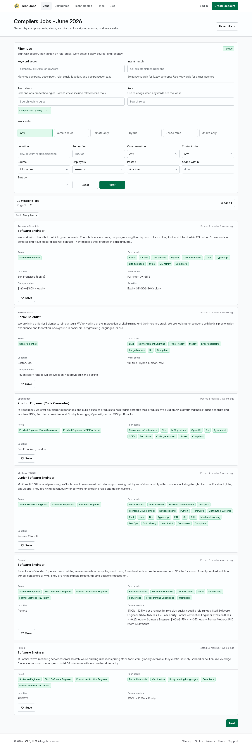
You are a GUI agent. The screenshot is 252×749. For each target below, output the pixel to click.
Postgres (204, 504)
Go (207, 430)
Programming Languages (160, 597)
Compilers (181, 263)
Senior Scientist (28, 343)
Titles (101, 5)
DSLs (209, 257)
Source (22, 161)
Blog (112, 5)
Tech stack (25, 88)
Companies (62, 5)
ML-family (165, 263)
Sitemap (187, 741)
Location (23, 146)
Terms (221, 741)
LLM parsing (159, 257)
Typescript (222, 257)
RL (150, 350)
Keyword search (28, 61)
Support (233, 741)
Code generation (165, 436)
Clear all (226, 202)
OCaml (144, 257)
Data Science (156, 504)
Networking (214, 591)
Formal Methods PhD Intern (34, 597)
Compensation (136, 146)
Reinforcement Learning (152, 343)
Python (175, 257)
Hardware (198, 510)
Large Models (137, 350)
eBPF (201, 591)
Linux (141, 517)
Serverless (135, 597)
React (132, 257)
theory (192, 343)
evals (152, 263)
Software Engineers (63, 504)
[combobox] (71, 102)
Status (199, 741)
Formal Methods (138, 591)
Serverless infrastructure (143, 430)
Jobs (46, 5)
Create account (225, 5)
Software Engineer (29, 257)
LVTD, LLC (30, 741)
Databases (184, 523)
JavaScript (167, 523)
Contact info (190, 146)
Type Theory (177, 343)
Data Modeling (167, 510)
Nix (151, 517)
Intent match (135, 61)
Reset (85, 184)
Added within (190, 161)
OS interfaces (185, 591)
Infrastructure (136, 504)
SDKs (132, 436)
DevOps (133, 523)
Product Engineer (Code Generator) (38, 430)
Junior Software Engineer (33, 504)
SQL (193, 517)
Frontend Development (142, 510)
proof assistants (210, 343)
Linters (183, 436)
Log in (204, 5)
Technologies (83, 5)
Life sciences (136, 263)
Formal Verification (162, 591)
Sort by (22, 177)
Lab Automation (192, 257)
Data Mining (149, 523)
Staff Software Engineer (58, 591)
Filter (112, 184)
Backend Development (181, 504)
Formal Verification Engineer (92, 591)
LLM (131, 343)
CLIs (164, 430)
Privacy (210, 741)
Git (184, 517)
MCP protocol (179, 430)
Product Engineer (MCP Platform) (81, 430)
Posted (131, 161)
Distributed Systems (220, 510)
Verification (158, 679)
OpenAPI (196, 430)
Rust (131, 517)
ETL (176, 517)
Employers (79, 161)
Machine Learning (210, 517)
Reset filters (227, 26)
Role (130, 88)
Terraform (145, 436)
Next (232, 723)
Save (28, 297)
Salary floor (80, 146)
